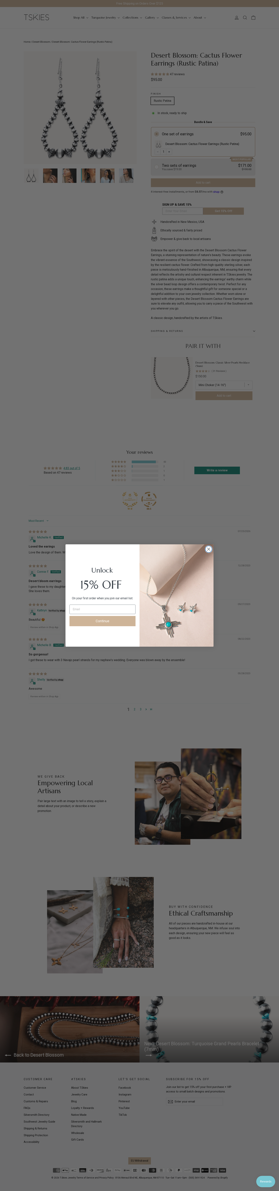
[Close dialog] (208, 549)
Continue (102, 621)
